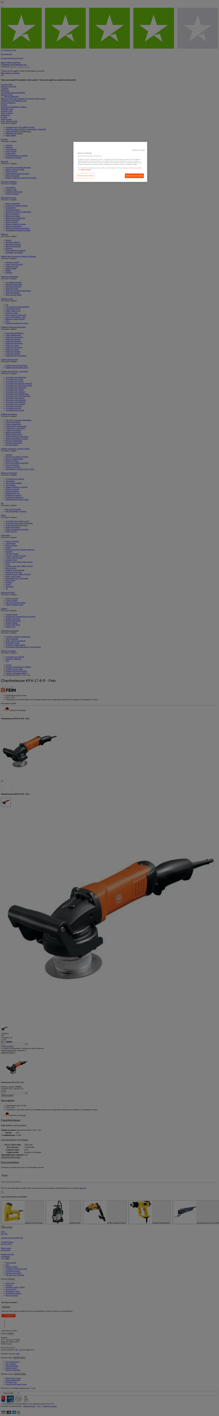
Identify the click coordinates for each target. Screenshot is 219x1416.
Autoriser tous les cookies (134, 176)
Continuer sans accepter (138, 150)
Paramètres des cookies (85, 176)
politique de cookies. (86, 169)
